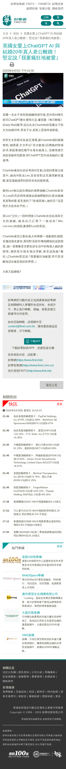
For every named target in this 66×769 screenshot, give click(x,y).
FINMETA (44, 3)
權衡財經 (34, 696)
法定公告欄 (9, 672)
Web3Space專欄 (33, 575)
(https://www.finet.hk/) (29, 360)
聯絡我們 (57, 8)
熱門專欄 (18, 548)
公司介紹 (37, 672)
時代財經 (53, 691)
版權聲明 (23, 676)
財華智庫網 (18, 3)
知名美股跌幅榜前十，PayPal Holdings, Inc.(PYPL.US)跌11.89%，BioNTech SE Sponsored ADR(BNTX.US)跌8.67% (35, 420)
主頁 (5, 33)
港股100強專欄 (32, 557)
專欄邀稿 (50, 672)
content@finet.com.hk (21, 326)
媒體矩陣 (32, 8)
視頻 (16, 33)
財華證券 (57, 3)
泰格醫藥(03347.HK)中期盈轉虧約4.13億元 (37, 501)
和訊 (31, 691)
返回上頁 (51, 385)
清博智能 (8, 691)
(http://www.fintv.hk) (39, 370)
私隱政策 (50, 676)
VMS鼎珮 (28, 635)
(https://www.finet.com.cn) (38, 365)
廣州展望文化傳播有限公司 (40, 594)
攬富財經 (47, 696)
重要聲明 (37, 676)
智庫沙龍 (45, 8)
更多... (59, 696)
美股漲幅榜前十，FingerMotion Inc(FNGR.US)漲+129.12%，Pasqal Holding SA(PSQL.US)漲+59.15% (34, 491)
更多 (59, 404)
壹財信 (22, 696)
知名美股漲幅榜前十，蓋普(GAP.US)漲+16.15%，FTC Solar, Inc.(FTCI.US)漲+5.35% (35, 434)
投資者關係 (9, 676)
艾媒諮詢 (21, 691)
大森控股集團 (31, 612)
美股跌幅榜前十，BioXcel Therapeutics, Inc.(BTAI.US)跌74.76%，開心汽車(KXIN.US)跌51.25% (36, 477)
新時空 (41, 691)
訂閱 (46, 17)
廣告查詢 (23, 672)
